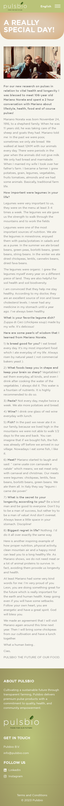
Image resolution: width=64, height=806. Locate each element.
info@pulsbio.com (16, 753)
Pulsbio (38, 800)
